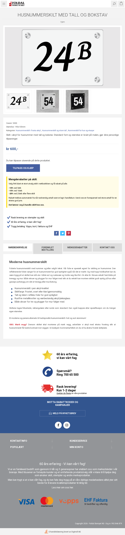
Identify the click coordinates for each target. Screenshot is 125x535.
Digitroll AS (76, 532)
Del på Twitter (62, 233)
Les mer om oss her (62, 487)
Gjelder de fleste (64, 393)
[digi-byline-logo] (47, 532)
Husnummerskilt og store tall (54, 130)
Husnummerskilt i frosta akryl (28, 130)
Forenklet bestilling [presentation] (48, 248)
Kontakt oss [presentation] (107, 247)
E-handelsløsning (56, 532)
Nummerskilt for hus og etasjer (81, 130)
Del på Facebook (56, 233)
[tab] (18, 248)
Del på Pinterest (68, 233)
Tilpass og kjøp (23, 168)
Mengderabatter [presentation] (77, 247)
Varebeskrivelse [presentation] (17, 247)
